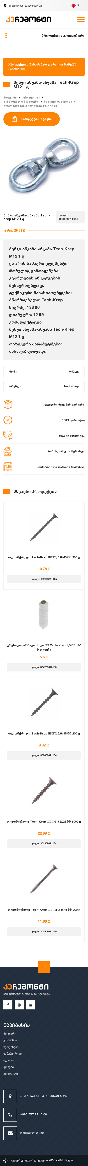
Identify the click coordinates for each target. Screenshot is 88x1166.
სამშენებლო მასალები (21, 101)
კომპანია (10, 1040)
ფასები (8, 1067)
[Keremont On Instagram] (19, 1005)
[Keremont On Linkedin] (30, 1005)
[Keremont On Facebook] (8, 1005)
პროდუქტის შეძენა (36, 119)
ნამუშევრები (12, 1054)
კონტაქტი (10, 1074)
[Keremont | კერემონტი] (26, 987)
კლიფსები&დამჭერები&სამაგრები (30, 105)
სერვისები (11, 1047)
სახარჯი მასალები (58, 101)
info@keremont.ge (32, 1133)
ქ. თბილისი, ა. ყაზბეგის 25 (43, 1096)
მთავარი (10, 97)
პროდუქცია (31, 97)
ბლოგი (8, 1060)
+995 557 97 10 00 (33, 1114)
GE (79, 5)
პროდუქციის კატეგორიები (63, 35)
